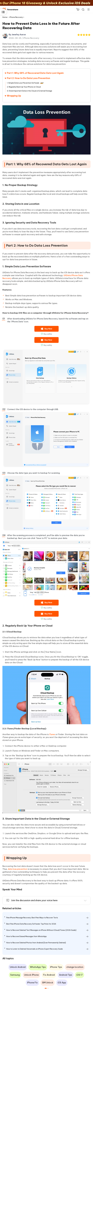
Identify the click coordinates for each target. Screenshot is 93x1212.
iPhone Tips (56, 967)
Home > (5, 17)
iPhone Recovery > (17, 17)
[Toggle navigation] (87, 9)
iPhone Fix (32, 982)
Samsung (15, 974)
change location (74, 967)
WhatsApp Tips (38, 967)
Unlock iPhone (31, 974)
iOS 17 (79, 974)
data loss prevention (18, 869)
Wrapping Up (14, 95)
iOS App (62, 982)
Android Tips (65, 974)
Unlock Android (18, 967)
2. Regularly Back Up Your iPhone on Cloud (24, 87)
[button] (46, 988)
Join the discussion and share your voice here (34, 900)
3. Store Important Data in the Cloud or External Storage (29, 91)
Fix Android (49, 974)
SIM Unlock (47, 982)
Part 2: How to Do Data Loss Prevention (28, 78)
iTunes (52, 734)
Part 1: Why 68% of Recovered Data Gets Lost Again (35, 73)
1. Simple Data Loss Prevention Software (23, 83)
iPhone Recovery (31, 38)
